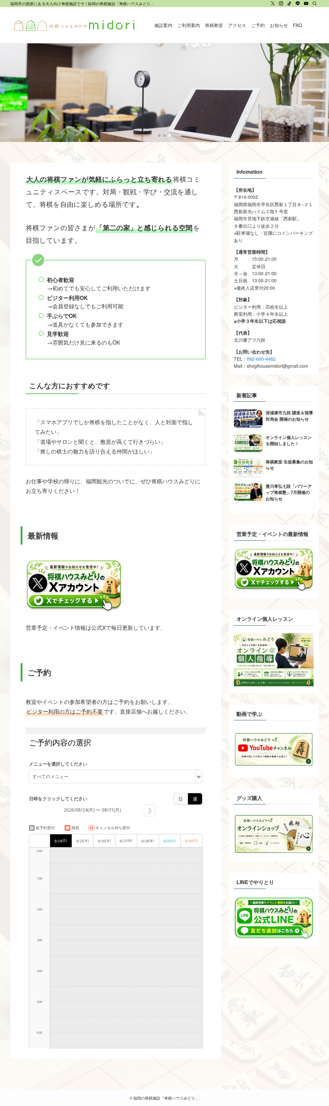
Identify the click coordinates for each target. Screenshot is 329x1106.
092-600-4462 (261, 359)
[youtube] (306, 3)
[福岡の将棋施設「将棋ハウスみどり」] (74, 25)
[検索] (314, 3)
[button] (159, 135)
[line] (298, 3)
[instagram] (281, 3)
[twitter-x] (273, 3)
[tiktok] (289, 3)
